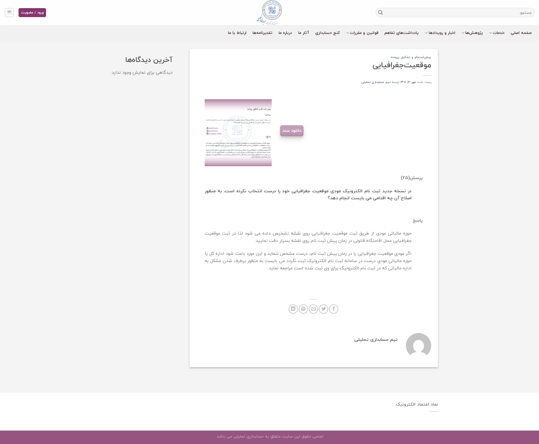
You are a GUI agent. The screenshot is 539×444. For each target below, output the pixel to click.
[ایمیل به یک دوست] (313, 309)
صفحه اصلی (521, 33)
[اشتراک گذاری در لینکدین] (293, 309)
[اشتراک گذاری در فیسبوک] (333, 309)
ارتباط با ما (237, 33)
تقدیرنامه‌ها (262, 33)
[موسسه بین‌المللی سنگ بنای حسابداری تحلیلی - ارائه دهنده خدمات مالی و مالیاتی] (269, 12)
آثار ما (303, 33)
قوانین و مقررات (364, 33)
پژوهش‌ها (474, 33)
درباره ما (285, 33)
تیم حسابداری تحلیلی (376, 82)
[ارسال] (380, 12)
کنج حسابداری (327, 33)
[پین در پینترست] (303, 309)
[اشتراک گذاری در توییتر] (323, 309)
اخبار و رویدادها (442, 33)
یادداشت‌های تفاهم (401, 33)
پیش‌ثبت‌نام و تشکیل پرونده (410, 57)
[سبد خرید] (9, 12)
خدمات (498, 33)
